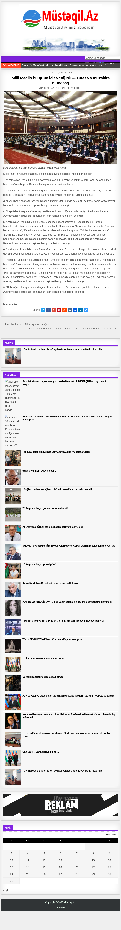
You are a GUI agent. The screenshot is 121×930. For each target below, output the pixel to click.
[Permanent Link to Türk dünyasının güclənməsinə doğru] (13, 664)
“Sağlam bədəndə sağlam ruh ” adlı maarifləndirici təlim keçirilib (57, 489)
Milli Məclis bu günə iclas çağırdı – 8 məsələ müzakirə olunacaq (61, 80)
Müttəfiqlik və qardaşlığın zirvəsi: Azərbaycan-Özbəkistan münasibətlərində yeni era (68, 545)
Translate (109, 63)
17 (11, 867)
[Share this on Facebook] (48, 310)
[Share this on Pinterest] (59, 310)
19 (44, 867)
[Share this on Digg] (75, 310)
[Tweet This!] (43, 310)
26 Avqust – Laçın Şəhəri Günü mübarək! (45, 508)
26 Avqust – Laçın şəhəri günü (39, 564)
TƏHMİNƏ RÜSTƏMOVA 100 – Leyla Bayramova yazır (52, 639)
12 (44, 860)
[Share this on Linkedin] (80, 310)
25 (27, 874)
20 (60, 867)
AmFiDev (60, 907)
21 (76, 867)
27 (60, 874)
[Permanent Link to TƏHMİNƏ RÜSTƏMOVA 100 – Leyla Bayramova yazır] (13, 646)
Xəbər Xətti (65, 73)
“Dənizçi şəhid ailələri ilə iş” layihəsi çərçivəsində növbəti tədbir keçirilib (62, 349)
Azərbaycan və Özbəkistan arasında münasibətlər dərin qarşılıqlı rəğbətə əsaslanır (68, 695)
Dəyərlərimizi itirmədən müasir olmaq (43, 677)
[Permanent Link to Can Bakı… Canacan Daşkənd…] (13, 758)
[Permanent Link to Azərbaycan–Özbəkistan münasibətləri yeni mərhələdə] (13, 533)
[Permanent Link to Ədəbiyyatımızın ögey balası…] (13, 477)
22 (93, 867)
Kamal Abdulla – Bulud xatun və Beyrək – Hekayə (50, 583)
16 (109, 860)
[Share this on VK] (70, 310)
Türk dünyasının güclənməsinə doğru (43, 658)
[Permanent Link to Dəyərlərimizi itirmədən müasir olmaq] (13, 683)
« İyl (5, 890)
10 (11, 860)
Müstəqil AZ (47, 88)
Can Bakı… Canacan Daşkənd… (40, 752)
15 (93, 860)
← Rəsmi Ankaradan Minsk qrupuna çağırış (25, 324)
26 (44, 874)
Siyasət (54, 73)
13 (60, 860)
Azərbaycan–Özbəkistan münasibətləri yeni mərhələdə (52, 527)
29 (93, 874)
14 (76, 860)
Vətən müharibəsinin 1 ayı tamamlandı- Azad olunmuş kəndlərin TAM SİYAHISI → (74, 328)
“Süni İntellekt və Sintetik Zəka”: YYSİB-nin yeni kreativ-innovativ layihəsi (63, 620)
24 (11, 874)
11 (27, 860)
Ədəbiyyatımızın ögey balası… (39, 470)
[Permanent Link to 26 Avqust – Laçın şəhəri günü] (13, 571)
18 (27, 867)
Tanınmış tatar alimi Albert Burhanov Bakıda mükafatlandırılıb (50, 65)
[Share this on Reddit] (64, 310)
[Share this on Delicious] (86, 310)
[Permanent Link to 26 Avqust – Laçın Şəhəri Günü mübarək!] (13, 514)
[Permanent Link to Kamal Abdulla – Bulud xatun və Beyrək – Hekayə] (13, 589)
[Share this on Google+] (54, 310)
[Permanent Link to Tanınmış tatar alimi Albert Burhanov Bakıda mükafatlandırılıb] (13, 458)
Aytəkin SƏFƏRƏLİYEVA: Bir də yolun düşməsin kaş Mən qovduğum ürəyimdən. (67, 602)
